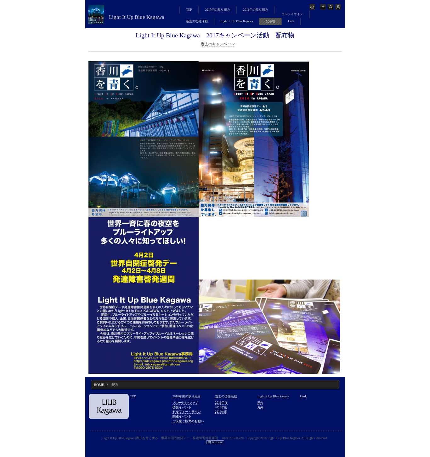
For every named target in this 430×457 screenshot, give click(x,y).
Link (291, 21)
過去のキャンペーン (218, 44)
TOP (189, 9)
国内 (260, 402)
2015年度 (221, 407)
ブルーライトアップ (185, 402)
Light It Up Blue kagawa (273, 396)
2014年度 (221, 411)
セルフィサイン (292, 14)
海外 (260, 407)
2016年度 (221, 402)
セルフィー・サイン (187, 411)
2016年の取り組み (255, 9)
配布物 (270, 21)
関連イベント (182, 416)
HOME (99, 385)
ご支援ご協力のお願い (188, 421)
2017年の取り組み (217, 9)
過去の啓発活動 (197, 21)
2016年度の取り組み (187, 396)
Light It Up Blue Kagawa (237, 21)
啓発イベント (182, 407)
